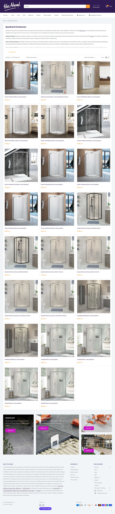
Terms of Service (74, 477)
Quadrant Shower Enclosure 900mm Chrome (52, 272)
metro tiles (31, 490)
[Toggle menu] (110, 467)
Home (4, 20)
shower (92, 36)
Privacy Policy (73, 480)
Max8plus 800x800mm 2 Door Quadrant (14, 359)
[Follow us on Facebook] (40, 505)
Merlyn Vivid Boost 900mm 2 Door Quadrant (15, 97)
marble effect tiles (7, 490)
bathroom (18, 488)
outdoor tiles (11, 488)
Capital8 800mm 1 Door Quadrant (49, 403)
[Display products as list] (108, 57)
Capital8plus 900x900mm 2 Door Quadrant (87, 315)
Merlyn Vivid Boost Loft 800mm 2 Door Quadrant (17, 184)
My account (96, 7)
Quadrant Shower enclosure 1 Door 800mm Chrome (53, 315)
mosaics (39, 490)
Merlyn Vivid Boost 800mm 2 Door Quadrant (52, 184)
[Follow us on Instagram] (43, 505)
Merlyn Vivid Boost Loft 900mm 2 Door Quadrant (89, 140)
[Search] (88, 6)
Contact (72, 467)
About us (72, 475)
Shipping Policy (74, 469)
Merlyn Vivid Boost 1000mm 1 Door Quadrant (52, 228)
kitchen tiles (26, 488)
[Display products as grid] (106, 57)
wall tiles (5, 488)
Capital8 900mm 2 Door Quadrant (49, 359)
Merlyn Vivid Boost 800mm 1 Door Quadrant (15, 228)
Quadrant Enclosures (12, 20)
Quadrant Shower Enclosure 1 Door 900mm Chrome (17, 315)
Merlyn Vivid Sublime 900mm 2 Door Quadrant (16, 140)
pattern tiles (16, 490)
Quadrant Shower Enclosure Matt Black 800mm (16, 272)
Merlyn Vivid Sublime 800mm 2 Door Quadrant (52, 140)
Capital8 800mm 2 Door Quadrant (85, 359)
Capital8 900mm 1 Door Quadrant (13, 403)
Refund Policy (74, 472)
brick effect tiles (24, 490)
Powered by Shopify (7, 504)
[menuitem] (6, 15)
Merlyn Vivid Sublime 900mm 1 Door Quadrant (88, 97)
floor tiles (60, 486)
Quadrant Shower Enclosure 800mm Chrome (88, 272)
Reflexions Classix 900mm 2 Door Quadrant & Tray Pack (54, 97)
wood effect (56, 488)
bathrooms (82, 30)
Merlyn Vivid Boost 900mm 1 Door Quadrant (88, 184)
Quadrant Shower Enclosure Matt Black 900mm (89, 228)
